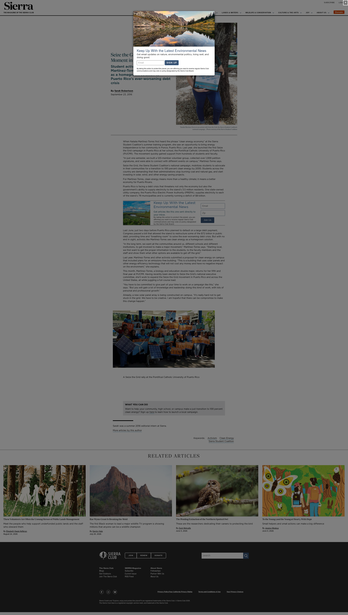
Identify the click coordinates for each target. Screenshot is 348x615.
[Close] (345, 2)
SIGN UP (172, 62)
